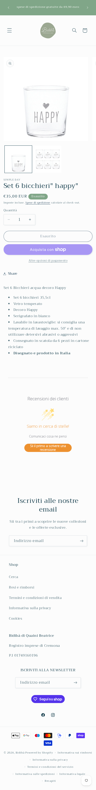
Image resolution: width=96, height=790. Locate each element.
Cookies (15, 618)
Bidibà (20, 752)
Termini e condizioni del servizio (50, 767)
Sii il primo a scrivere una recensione (48, 448)
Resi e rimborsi (21, 587)
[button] (9, 30)
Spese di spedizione (37, 203)
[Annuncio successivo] (87, 7)
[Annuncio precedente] (8, 7)
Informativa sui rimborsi (75, 752)
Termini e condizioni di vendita (35, 598)
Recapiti (50, 781)
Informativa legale (72, 774)
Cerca (13, 577)
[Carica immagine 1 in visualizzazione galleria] (18, 159)
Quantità (10, 210)
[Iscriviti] (82, 540)
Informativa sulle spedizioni (35, 774)
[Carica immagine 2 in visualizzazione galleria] (47, 159)
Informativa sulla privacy (30, 608)
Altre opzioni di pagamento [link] (48, 261)
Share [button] (12, 273)
